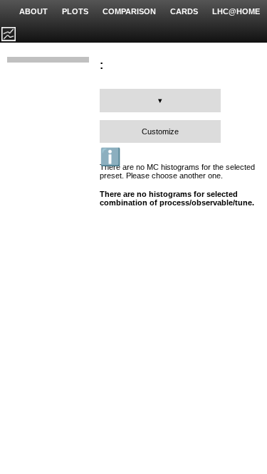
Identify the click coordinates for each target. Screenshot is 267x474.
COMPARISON (129, 11)
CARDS (184, 11)
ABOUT (33, 11)
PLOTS (75, 11)
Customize (160, 131)
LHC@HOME (236, 11)
